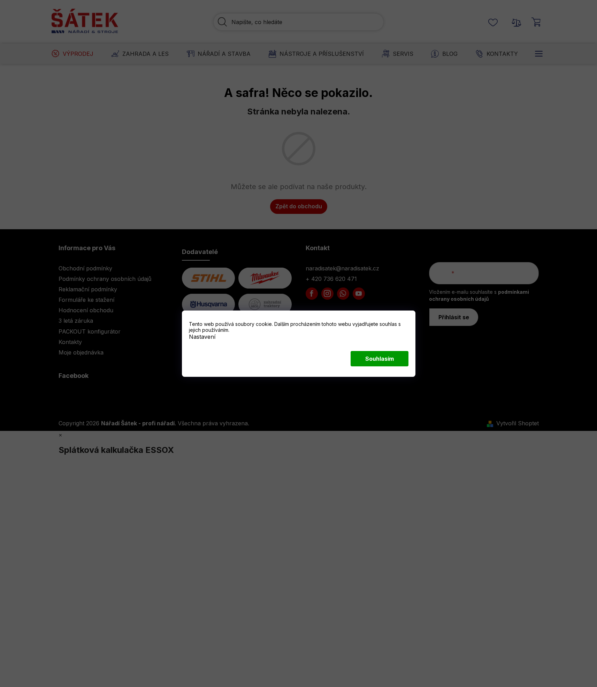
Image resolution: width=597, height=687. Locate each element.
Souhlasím (379, 358)
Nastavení (202, 336)
